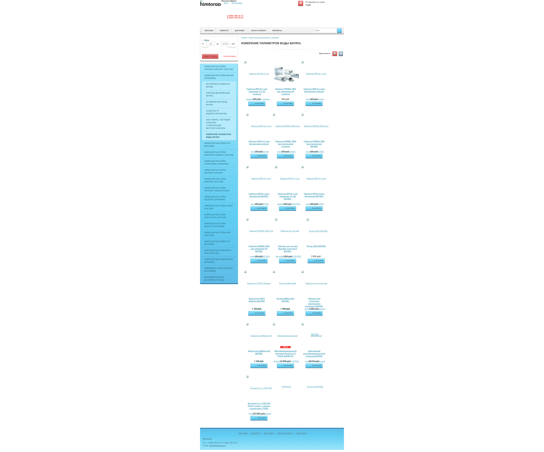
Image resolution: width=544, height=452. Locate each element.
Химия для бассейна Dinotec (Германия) (215, 225)
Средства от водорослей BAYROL (216, 112)
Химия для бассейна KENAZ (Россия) (218, 207)
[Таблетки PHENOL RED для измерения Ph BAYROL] (259, 244)
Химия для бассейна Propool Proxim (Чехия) (216, 189)
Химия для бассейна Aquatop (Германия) (215, 198)
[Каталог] (334, 53)
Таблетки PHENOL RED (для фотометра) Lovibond (285, 144)
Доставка (240, 31)
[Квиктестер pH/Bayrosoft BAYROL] (259, 348)
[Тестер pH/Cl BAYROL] (317, 231)
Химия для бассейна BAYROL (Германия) (219, 76)
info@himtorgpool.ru (217, 446)
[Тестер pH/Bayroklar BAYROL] (286, 296)
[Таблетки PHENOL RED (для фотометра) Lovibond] (286, 139)
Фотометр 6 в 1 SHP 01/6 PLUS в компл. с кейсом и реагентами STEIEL (259, 406)
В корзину (288, 103)
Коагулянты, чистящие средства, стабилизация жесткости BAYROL (218, 124)
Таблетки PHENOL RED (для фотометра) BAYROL (314, 144)
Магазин (209, 31)
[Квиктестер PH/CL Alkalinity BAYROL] (257, 296)
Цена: (206, 40)
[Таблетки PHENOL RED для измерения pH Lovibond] (286, 74)
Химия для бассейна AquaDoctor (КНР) (215, 171)
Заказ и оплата (258, 31)
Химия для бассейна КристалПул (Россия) (215, 216)
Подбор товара (210, 56)
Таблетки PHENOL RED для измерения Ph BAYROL (258, 248)
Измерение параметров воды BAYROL (218, 135)
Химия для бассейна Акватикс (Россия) (215, 180)
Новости (224, 31)
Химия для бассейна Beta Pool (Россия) (217, 251)
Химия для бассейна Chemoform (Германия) (216, 162)
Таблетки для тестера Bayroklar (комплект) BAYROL (288, 248)
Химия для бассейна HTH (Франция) (217, 144)
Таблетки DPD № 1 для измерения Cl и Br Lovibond (256, 91)
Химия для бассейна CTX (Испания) (217, 242)
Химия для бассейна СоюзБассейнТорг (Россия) (218, 67)
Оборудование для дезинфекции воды (214, 278)
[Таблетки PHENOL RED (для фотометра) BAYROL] (315, 139)
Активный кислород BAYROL (216, 103)
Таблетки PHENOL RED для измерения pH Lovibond (285, 91)
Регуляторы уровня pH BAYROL (218, 85)
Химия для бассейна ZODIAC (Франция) (218, 260)
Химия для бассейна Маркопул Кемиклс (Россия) (218, 153)
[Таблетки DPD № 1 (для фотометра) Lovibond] (315, 86)
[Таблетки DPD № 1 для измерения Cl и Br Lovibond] (257, 86)
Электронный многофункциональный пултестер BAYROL (314, 353)
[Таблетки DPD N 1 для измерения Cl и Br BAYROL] (288, 191)
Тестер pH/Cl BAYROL (316, 246)
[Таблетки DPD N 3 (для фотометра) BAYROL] (315, 191)
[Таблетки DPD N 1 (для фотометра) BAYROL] (259, 191)
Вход (226, 3)
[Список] (341, 53)
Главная (244, 37)
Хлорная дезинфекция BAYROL (218, 94)
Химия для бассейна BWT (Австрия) (217, 233)
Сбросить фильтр (229, 56)
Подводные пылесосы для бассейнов (218, 269)
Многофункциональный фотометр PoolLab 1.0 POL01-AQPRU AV (286, 353)
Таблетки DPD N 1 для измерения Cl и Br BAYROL (288, 196)
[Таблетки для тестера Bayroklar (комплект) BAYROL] (288, 244)
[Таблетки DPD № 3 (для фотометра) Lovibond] (259, 139)
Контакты (277, 31)
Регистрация (237, 3)
